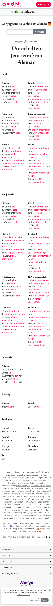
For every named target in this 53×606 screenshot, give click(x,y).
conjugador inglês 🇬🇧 (22, 526)
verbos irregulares (40, 526)
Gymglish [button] (6, 555)
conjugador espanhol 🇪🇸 (28, 529)
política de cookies (23, 595)
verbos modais (10, 529)
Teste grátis (43, 4)
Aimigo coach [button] (8, 561)
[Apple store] (49, 536)
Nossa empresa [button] (8, 549)
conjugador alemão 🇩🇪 (31, 531)
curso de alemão (22, 488)
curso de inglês (23, 485)
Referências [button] (7, 567)
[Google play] (46, 536)
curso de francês (38, 485)
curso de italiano (38, 488)
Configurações (33, 600)
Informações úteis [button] (10, 574)
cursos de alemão (39, 475)
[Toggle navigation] (40, 11)
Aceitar (44, 600)
